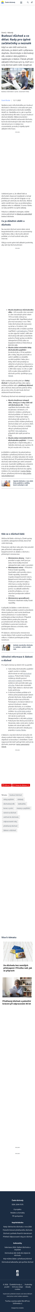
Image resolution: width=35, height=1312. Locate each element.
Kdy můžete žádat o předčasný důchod (17, 1259)
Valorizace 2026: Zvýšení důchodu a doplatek (17, 1248)
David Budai (5, 100)
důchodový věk (9, 804)
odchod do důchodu (11, 817)
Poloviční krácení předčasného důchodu (17, 1230)
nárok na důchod (10, 813)
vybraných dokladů (15, 681)
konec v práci (8, 808)
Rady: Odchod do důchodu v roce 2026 (17, 1227)
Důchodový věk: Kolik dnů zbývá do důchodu (17, 1254)
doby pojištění (9, 799)
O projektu (17, 1209)
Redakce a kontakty (17, 1213)
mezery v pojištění (23, 808)
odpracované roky (10, 821)
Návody (10, 33)
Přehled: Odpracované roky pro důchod (17, 1237)
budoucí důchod (16, 795)
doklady (20, 799)
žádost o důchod (10, 830)
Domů (3, 33)
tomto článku (26, 471)
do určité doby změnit (23, 711)
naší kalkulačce (22, 331)
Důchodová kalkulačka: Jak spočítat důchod (17, 1262)
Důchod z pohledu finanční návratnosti (17, 1233)
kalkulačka (22, 804)
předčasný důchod (10, 826)
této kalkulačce (21, 431)
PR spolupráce (17, 1216)
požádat (29, 718)
